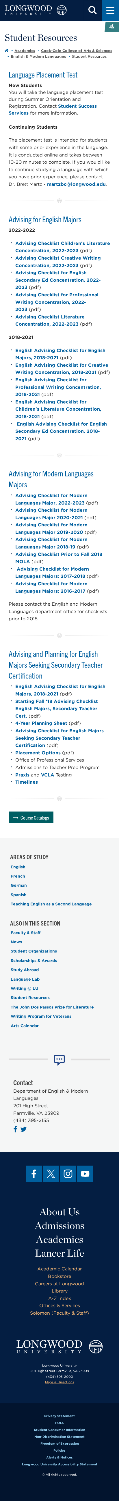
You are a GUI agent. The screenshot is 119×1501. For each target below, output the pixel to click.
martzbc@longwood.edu (76, 184)
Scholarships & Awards (34, 960)
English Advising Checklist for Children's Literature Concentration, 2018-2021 (58, 409)
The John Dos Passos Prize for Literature (52, 1007)
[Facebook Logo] (16, 1130)
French (18, 876)
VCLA (47, 775)
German (19, 885)
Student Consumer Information (59, 1430)
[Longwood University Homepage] (35, 10)
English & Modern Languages (38, 56)
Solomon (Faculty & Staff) (59, 1313)
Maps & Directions (59, 1382)
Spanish (19, 895)
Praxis (22, 775)
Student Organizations (34, 951)
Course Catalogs (35, 817)
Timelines (26, 782)
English (18, 867)
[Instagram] (68, 1174)
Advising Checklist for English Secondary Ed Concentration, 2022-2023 (58, 280)
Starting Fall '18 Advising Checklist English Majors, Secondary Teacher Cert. (56, 709)
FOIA (59, 1423)
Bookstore (59, 1276)
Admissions (59, 1225)
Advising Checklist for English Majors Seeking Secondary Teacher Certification (59, 738)
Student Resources (30, 997)
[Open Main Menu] (110, 10)
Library (60, 1291)
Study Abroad (25, 969)
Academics (24, 51)
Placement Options (38, 753)
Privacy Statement (59, 1416)
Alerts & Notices (59, 1457)
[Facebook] (34, 1174)
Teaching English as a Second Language (51, 904)
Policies (59, 1450)
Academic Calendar (59, 1269)
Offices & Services (59, 1305)
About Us (60, 1212)
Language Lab (25, 979)
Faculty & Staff (25, 932)
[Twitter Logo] (24, 1130)
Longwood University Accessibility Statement (59, 1464)
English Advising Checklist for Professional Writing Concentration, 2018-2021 (58, 387)
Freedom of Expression (59, 1444)
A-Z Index (59, 1298)
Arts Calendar (25, 1025)
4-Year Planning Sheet (41, 723)
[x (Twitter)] (51, 1174)
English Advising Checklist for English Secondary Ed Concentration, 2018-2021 (61, 431)
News (16, 942)
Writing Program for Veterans (41, 1016)
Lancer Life (59, 1253)
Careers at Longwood (59, 1283)
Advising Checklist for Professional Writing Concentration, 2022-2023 (56, 302)
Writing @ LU (24, 988)
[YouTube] (85, 1174)
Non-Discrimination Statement (59, 1437)
